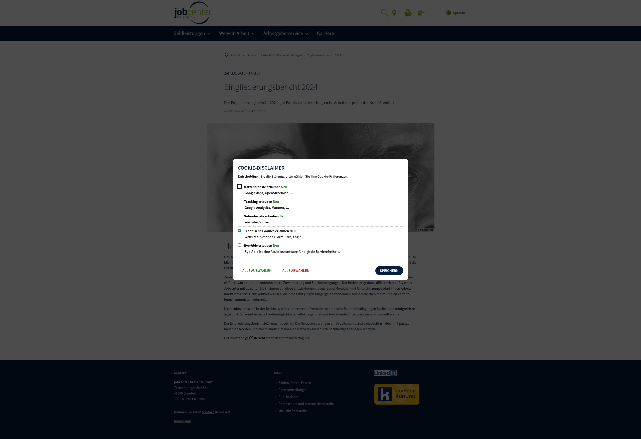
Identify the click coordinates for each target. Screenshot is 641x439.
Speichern (389, 270)
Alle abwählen (295, 270)
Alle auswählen (257, 270)
